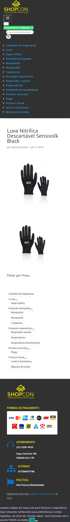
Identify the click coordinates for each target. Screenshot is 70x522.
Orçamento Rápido (18, 28)
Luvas (9, 50)
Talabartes (13, 72)
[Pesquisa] (8, 36)
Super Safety (14, 54)
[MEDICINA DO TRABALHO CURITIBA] (16, 12)
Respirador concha (18, 81)
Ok (32, 519)
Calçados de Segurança (21, 45)
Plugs (9, 98)
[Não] (36, 520)
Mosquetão (13, 63)
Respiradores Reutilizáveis (22, 90)
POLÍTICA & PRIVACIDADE (30, 485)
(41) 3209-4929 (24, 447)
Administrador (20, 147)
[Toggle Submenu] (16, 299)
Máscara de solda (17, 112)
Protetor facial (15, 103)
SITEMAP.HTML (26, 471)
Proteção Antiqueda (18, 58)
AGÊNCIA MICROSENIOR (42, 494)
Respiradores (14, 85)
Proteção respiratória (19, 76)
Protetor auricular (17, 94)
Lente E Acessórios (17, 107)
